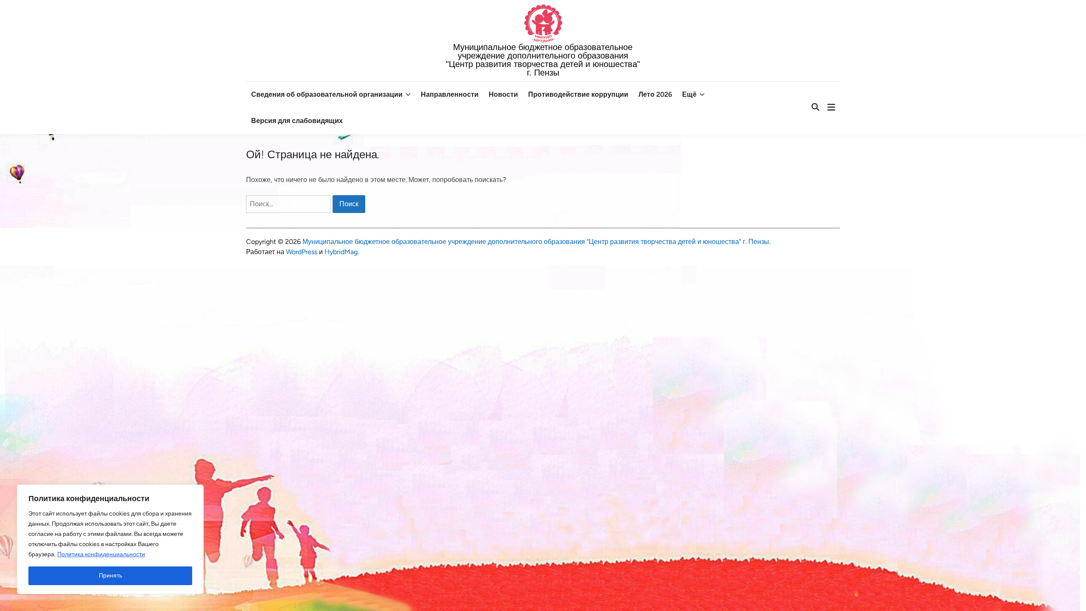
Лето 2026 (655, 94)
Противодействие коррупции (578, 94)
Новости (503, 94)
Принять (110, 575)
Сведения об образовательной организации (327, 94)
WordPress (301, 252)
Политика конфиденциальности (101, 554)
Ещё (689, 94)
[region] (110, 539)
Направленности (450, 94)
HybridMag (341, 252)
